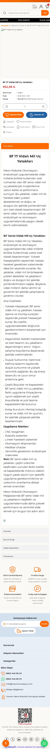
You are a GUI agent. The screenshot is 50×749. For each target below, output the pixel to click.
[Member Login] (41, 7)
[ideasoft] (10, 747)
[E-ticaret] (25, 747)
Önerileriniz (8, 556)
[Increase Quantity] (44, 106)
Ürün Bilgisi (8, 146)
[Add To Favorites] (23, 121)
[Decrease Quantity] (5, 106)
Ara (45, 13)
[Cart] (47, 7)
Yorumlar (7, 531)
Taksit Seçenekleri (11, 548)
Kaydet (44, 624)
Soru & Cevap (8, 540)
